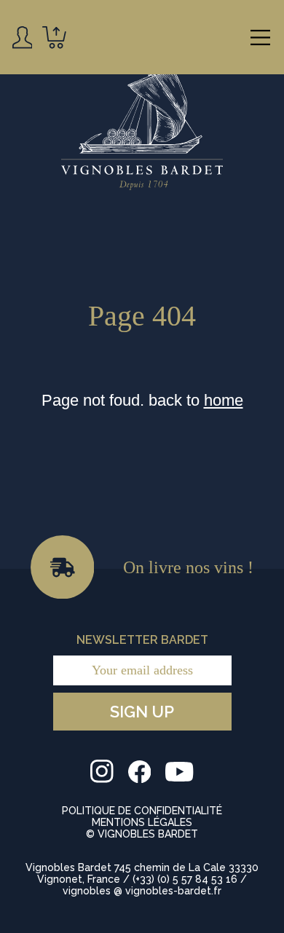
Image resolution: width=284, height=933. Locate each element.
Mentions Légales (142, 822)
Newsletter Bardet (142, 640)
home (223, 400)
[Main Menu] (260, 37)
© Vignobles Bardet (142, 834)
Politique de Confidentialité (142, 810)
